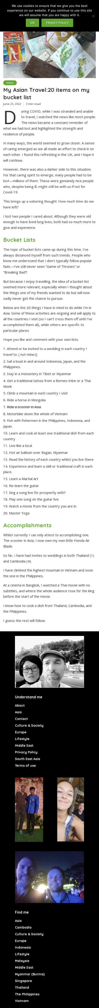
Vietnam (22, 1001)
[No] (93, 16)
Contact (21, 719)
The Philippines (27, 994)
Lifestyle (22, 739)
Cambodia (23, 927)
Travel (10, 82)
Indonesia (23, 947)
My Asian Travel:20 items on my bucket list (46, 93)
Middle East (24, 745)
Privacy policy (57, 23)
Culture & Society (29, 725)
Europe (20, 732)
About (20, 705)
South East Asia (27, 759)
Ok (32, 23)
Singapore (23, 981)
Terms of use (25, 765)
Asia (18, 712)
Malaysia (22, 961)
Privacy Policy (26, 752)
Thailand (22, 987)
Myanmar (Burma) (30, 974)
